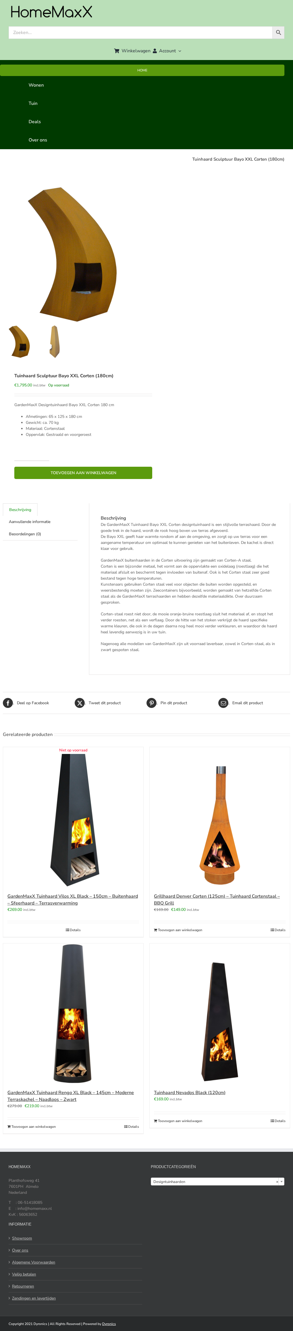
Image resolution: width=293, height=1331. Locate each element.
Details (75, 930)
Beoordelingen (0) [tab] (25, 534)
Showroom (22, 1238)
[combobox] (217, 1182)
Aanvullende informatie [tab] (29, 521)
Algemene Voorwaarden (33, 1262)
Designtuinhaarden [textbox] (215, 1181)
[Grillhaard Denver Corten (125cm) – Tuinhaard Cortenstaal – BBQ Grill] (220, 817)
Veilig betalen (24, 1274)
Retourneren (23, 1286)
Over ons (20, 1250)
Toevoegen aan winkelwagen (83, 473)
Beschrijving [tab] (20, 509)
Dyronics (109, 1324)
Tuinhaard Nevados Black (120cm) (189, 1092)
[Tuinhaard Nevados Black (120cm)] (220, 1013)
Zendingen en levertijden (34, 1298)
